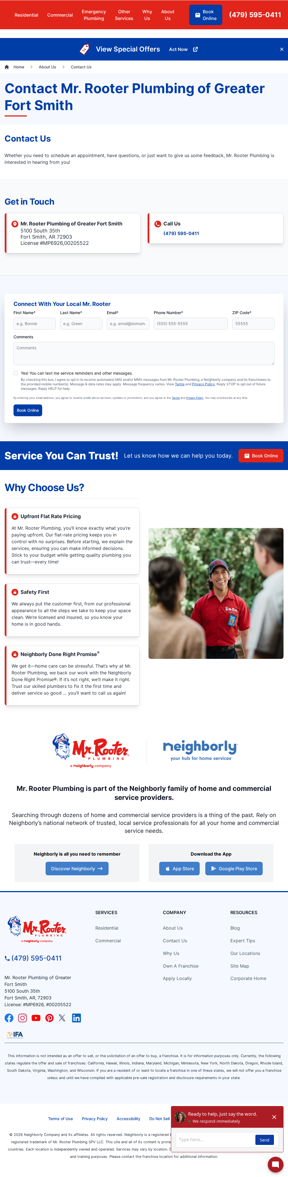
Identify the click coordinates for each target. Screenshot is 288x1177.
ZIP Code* (241, 312)
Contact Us (175, 940)
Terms (179, 384)
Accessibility (128, 1118)
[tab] (94, 15)
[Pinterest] (49, 1017)
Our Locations (245, 953)
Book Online (28, 410)
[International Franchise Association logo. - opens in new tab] (14, 1034)
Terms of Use (60, 1118)
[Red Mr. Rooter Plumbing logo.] (42, 929)
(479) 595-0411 (181, 233)
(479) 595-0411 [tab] (255, 15)
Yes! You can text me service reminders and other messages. (77, 373)
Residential (106, 928)
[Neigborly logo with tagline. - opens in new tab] (200, 750)
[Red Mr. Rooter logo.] (90, 750)
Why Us (171, 953)
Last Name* (71, 312)
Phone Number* (168, 312)
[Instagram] (22, 1017)
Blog (235, 928)
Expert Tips (242, 940)
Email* (112, 312)
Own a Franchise (181, 966)
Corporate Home (248, 978)
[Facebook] (9, 1017)
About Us (173, 928)
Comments (23, 336)
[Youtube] (36, 1017)
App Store (183, 868)
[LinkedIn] (76, 1017)
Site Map (239, 966)
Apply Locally (177, 978)
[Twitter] (63, 1017)
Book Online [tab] (210, 15)
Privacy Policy (203, 384)
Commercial (108, 940)
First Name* (24, 312)
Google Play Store (238, 868)
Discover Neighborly (73, 868)
